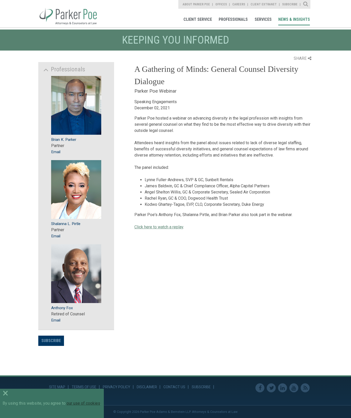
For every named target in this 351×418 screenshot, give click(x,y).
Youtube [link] (293, 387)
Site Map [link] (57, 387)
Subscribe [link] (290, 4)
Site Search (305, 4)
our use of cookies (83, 403)
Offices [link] (221, 4)
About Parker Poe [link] (196, 4)
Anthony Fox (62, 308)
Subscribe (51, 340)
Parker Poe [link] (71, 14)
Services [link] (263, 19)
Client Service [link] (197, 19)
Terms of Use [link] (84, 387)
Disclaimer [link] (147, 387)
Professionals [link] (233, 19)
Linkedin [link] (282, 387)
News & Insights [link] (294, 19)
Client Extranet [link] (264, 4)
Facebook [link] (259, 387)
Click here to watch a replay (158, 227)
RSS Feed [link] (305, 387)
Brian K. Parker (63, 139)
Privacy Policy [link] (116, 387)
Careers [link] (238, 4)
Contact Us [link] (174, 387)
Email (55, 152)
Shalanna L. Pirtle (65, 223)
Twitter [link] (271, 387)
